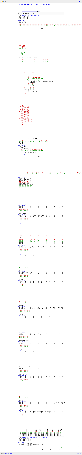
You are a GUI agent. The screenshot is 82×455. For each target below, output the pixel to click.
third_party (23, 4)
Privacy (8, 453)
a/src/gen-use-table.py (26, 15)
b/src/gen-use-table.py (35, 15)
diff (38, 11)
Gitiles (6, 453)
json (80, 453)
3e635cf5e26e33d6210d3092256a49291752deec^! (41, 4)
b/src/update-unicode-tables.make (40, 437)
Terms (11, 453)
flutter (19, 4)
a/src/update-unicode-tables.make (28, 437)
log (41, 6)
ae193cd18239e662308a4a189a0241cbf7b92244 (29, 11)
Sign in (80, 1)
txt (78, 453)
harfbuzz (28, 4)
